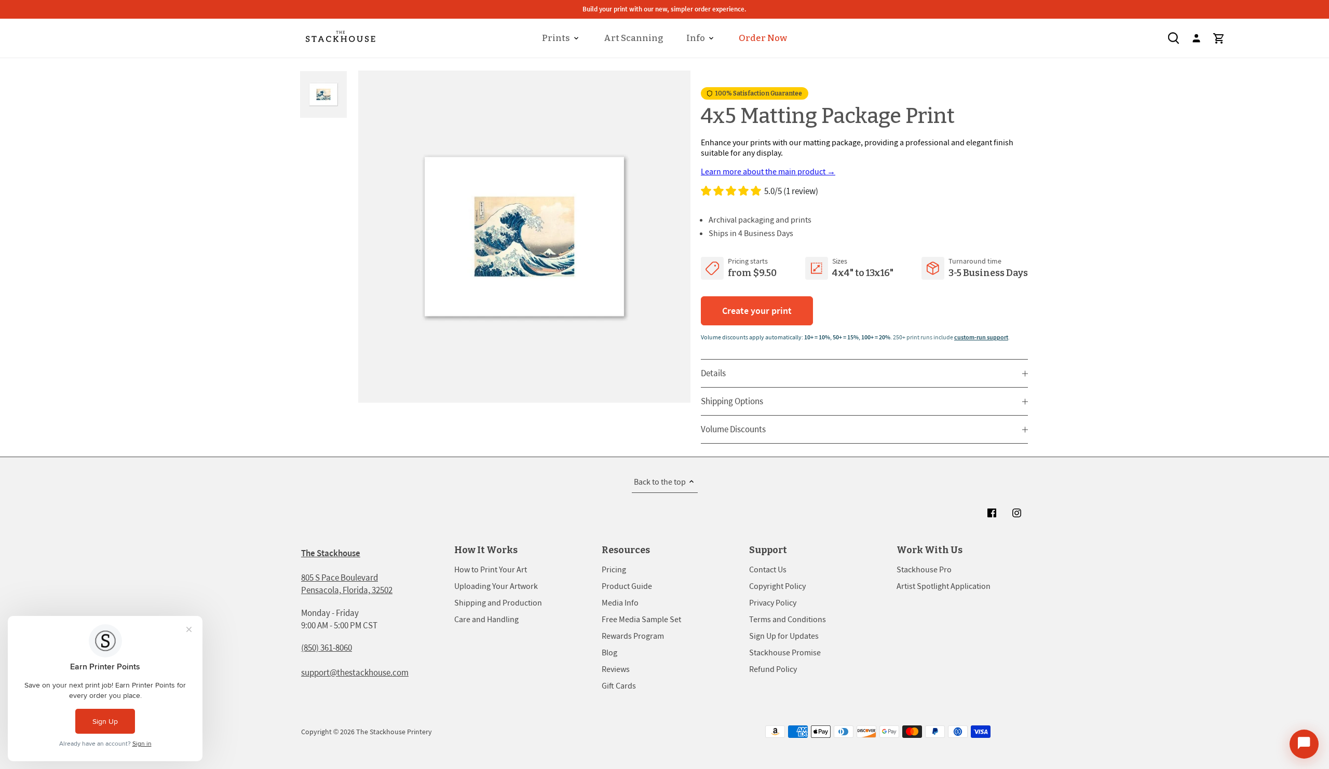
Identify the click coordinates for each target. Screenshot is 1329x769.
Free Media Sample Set (641, 619)
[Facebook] (991, 512)
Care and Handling (486, 619)
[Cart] (1219, 38)
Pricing (614, 569)
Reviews (616, 669)
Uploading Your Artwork (496, 586)
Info (695, 38)
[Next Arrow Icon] (678, 237)
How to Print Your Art (490, 569)
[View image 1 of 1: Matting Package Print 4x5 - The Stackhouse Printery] (524, 237)
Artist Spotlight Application (944, 586)
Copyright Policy (777, 586)
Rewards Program (633, 635)
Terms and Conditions (787, 619)
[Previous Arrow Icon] (370, 237)
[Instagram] (1016, 512)
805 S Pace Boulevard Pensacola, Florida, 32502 (346, 584)
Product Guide (627, 586)
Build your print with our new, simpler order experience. (664, 9)
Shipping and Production (498, 602)
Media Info (620, 602)
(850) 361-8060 (326, 647)
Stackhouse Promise (785, 652)
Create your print (757, 311)
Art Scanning (633, 38)
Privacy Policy (772, 602)
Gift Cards (619, 685)
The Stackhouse (330, 553)
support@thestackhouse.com (355, 672)
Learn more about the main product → (768, 171)
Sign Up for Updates (784, 635)
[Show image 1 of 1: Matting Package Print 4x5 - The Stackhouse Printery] (324, 94)
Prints (556, 38)
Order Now (763, 38)
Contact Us (767, 569)
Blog (609, 652)
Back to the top (660, 481)
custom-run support (981, 337)
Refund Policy (773, 669)
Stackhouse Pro (924, 569)
